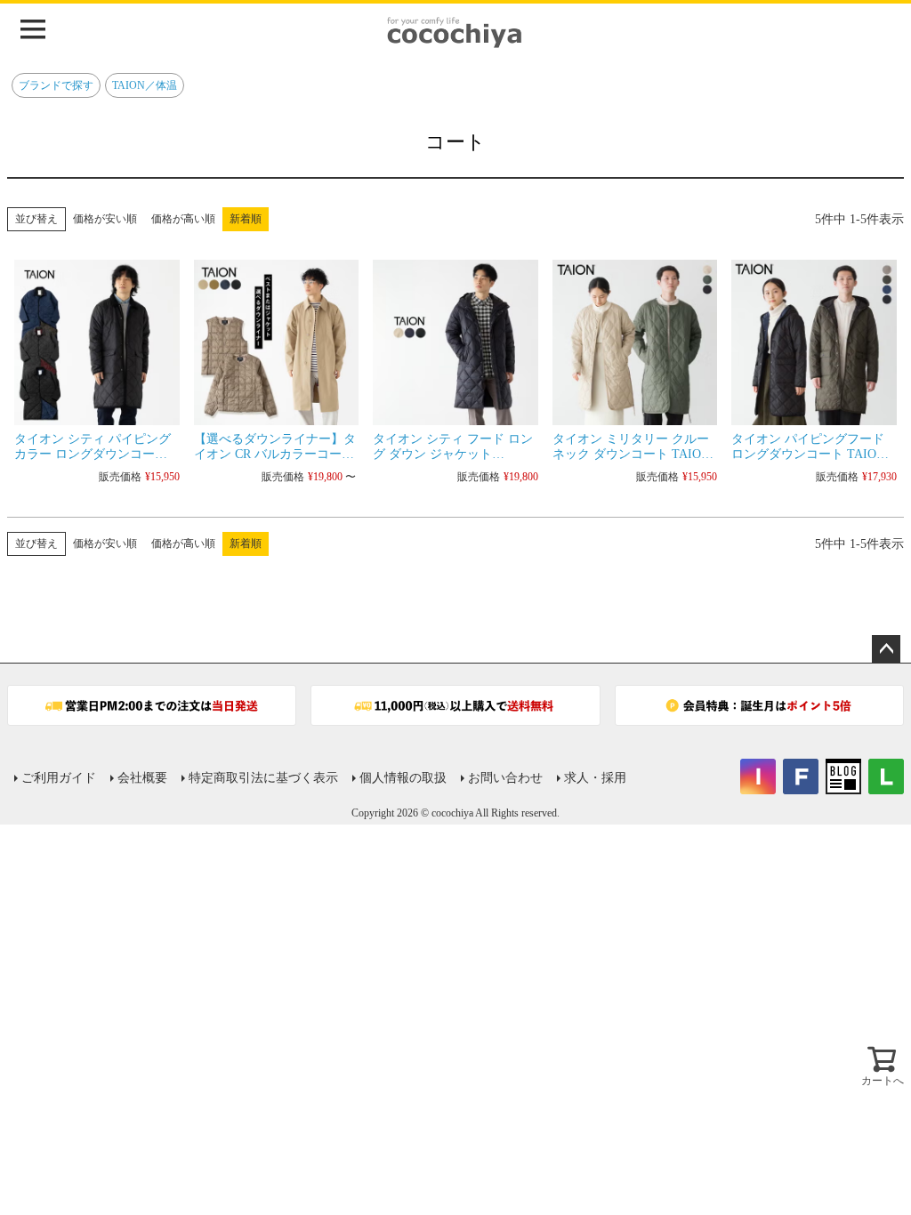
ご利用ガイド (58, 778)
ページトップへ (886, 649)
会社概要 (142, 778)
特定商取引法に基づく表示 (263, 778)
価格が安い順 (105, 219)
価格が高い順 (183, 219)
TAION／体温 (144, 85)
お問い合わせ (505, 778)
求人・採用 (595, 778)
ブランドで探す (56, 85)
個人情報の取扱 (403, 778)
